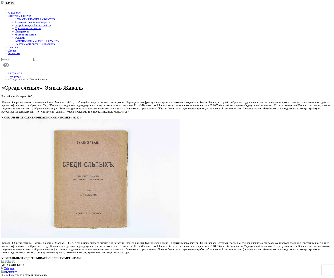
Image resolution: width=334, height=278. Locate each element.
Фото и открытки (25, 34)
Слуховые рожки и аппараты (32, 22)
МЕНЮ (10, 3)
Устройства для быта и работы (33, 25)
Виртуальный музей (20, 15)
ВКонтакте (10, 271)
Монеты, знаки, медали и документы (37, 40)
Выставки (14, 47)
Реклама (20, 37)
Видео (12, 50)
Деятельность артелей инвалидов (35, 43)
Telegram (9, 268)
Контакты (14, 53)
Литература (22, 31)
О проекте (14, 12)
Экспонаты (15, 73)
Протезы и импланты (28, 28)
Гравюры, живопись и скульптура (35, 18)
